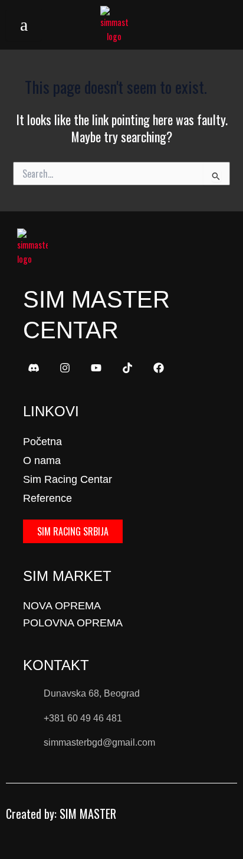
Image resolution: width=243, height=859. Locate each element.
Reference (47, 498)
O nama (42, 460)
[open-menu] (24, 25)
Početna (42, 442)
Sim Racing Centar (67, 479)
